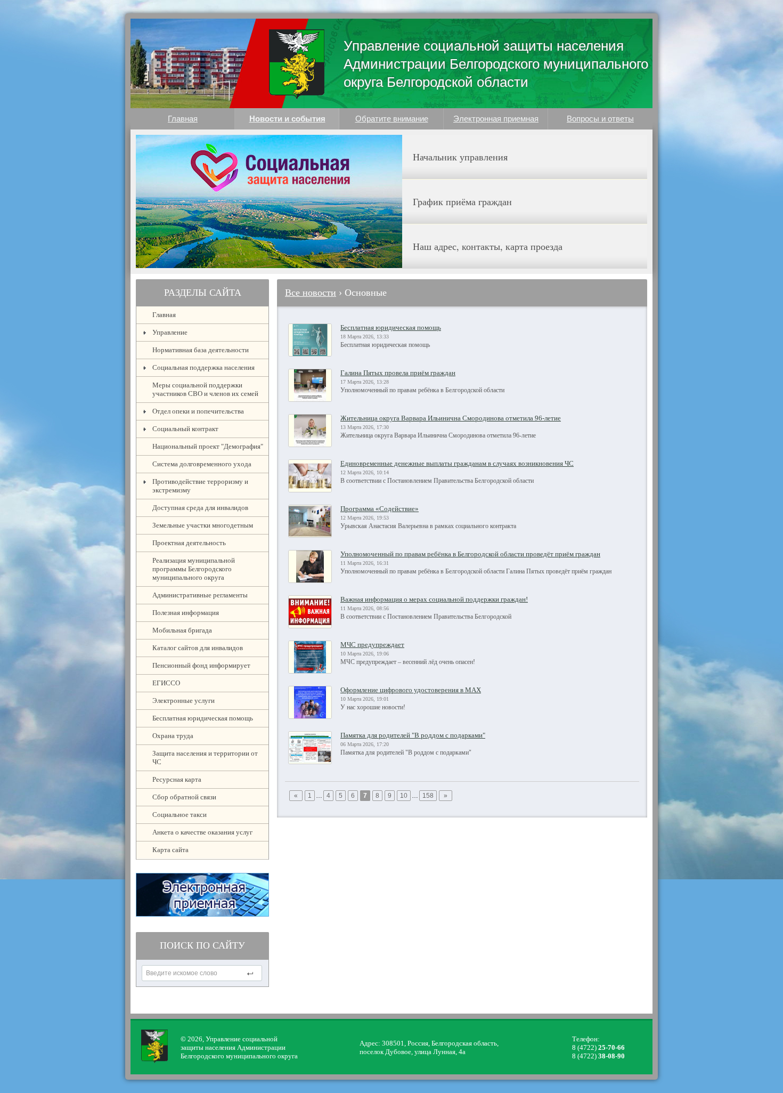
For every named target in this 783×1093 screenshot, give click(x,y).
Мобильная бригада (182, 630)
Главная (183, 118)
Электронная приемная (496, 118)
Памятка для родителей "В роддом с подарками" (412, 735)
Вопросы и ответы (600, 118)
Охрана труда (172, 736)
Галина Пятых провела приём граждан (397, 373)
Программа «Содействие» (379, 509)
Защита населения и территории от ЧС (205, 757)
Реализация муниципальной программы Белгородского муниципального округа (193, 568)
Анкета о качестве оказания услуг (202, 832)
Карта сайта (170, 850)
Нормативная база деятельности (200, 350)
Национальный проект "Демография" (207, 446)
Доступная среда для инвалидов (200, 508)
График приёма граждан (462, 201)
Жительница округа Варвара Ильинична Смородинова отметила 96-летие (450, 418)
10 (403, 795)
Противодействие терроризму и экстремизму (200, 485)
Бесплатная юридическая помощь (202, 718)
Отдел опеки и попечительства (198, 411)
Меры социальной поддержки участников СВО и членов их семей (205, 389)
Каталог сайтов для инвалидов (197, 648)
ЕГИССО (166, 683)
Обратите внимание (391, 118)
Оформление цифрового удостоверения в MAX (410, 690)
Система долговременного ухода (201, 464)
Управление (169, 332)
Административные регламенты (200, 595)
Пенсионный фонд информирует (201, 665)
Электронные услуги (183, 701)
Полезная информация (185, 613)
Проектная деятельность (189, 543)
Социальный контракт (185, 429)
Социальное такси (179, 815)
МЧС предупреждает (372, 645)
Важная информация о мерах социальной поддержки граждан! (434, 599)
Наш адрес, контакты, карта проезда (487, 246)
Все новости (310, 292)
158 (428, 795)
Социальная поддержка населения (203, 367)
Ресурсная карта (176, 779)
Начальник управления (460, 156)
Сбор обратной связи (184, 797)
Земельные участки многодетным (202, 525)
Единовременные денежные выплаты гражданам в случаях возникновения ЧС (457, 463)
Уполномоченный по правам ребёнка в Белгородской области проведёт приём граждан (470, 554)
